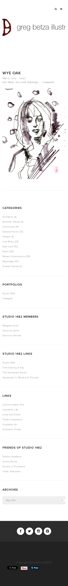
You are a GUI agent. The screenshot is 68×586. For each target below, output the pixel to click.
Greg (22, 78)
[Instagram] (38, 531)
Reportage (32, 82)
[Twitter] (29, 531)
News (5, 251)
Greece (6, 236)
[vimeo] (47, 531)
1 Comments (48, 82)
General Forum (10, 231)
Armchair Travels (11, 221)
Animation (7, 216)
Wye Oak (11, 73)
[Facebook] (20, 531)
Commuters (8, 226)
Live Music (8, 82)
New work (20, 82)
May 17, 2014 (9, 78)
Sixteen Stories (10, 266)
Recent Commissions (13, 256)
